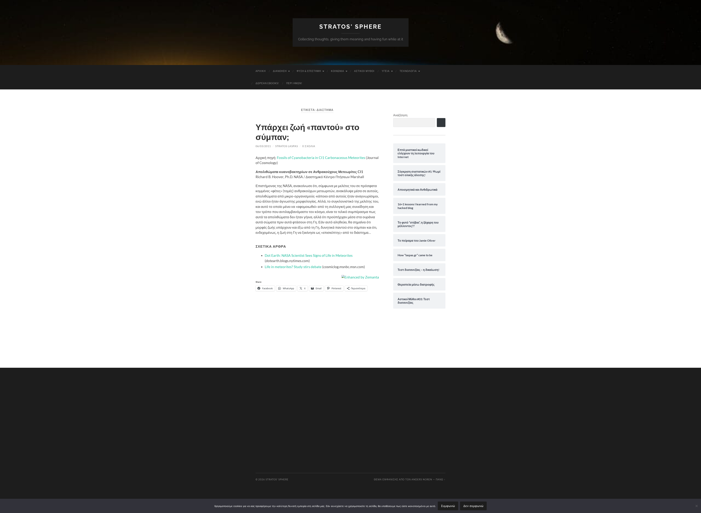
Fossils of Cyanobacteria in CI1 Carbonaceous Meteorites (321, 157)
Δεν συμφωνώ (473, 506)
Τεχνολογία (408, 71)
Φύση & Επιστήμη (309, 71)
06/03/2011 (263, 146)
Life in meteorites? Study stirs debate (293, 267)
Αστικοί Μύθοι (364, 71)
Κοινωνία (337, 71)
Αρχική (261, 71)
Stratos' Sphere (350, 26)
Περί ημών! (294, 83)
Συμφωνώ (448, 506)
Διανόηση (280, 71)
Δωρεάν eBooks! (267, 83)
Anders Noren (421, 479)
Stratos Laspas (286, 146)
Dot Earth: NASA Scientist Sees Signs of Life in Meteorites (309, 255)
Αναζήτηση (400, 115)
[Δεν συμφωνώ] (696, 506)
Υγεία (386, 71)
